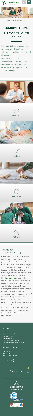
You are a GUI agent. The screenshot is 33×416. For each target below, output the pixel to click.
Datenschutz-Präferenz (10, 355)
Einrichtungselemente (9, 278)
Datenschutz (6, 353)
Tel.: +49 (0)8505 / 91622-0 (11, 340)
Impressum (6, 351)
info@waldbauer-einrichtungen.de (13, 342)
